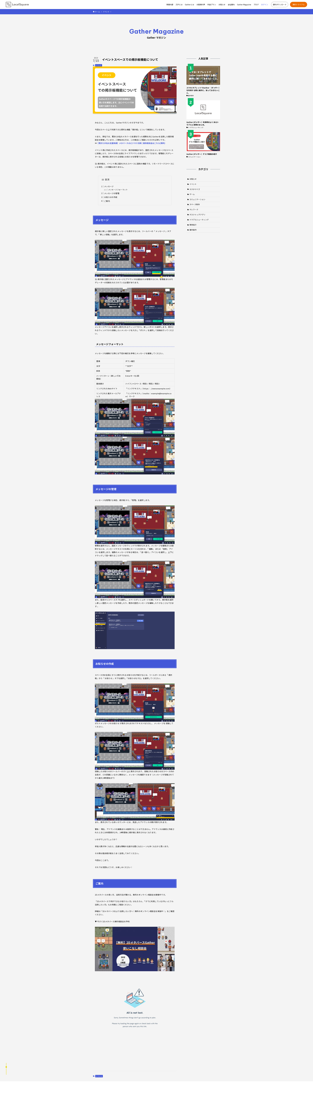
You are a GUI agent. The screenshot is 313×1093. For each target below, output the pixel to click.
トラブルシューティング (199, 219)
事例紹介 (193, 225)
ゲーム (192, 194)
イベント (98, 65)
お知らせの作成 (110, 197)
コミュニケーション (197, 199)
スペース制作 (195, 204)
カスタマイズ (195, 189)
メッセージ (109, 186)
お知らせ (193, 179)
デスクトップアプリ (197, 214)
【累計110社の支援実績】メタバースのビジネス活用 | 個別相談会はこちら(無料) (131, 143)
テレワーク (194, 209)
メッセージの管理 (111, 193)
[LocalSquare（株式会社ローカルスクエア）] (17, 4)
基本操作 (193, 230)
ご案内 (107, 201)
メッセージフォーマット (118, 189)
